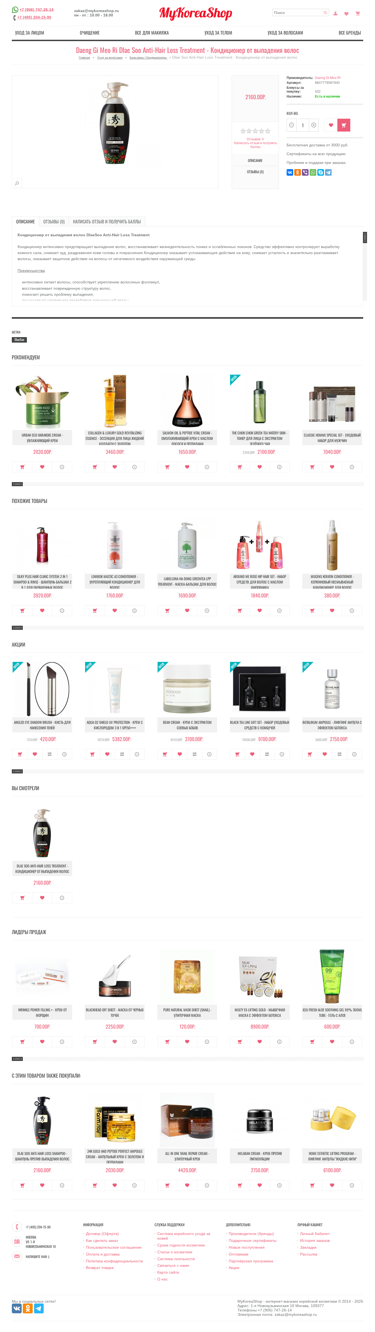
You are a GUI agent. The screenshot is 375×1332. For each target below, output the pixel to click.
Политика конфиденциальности (114, 1261)
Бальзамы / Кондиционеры (148, 57)
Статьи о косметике (174, 1252)
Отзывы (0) (54, 221)
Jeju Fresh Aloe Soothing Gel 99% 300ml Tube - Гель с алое (332, 1012)
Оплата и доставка (103, 1254)
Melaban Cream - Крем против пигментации (260, 1156)
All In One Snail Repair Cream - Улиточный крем (187, 1156)
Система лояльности (176, 1259)
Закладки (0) (346, 13)
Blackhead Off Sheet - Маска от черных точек (115, 1012)
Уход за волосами (285, 32)
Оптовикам (238, 1254)
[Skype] (320, 172)
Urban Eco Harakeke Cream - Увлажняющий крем (42, 437)
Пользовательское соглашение (114, 1247)
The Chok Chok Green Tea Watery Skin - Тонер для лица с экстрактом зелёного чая (259, 438)
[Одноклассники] (297, 172)
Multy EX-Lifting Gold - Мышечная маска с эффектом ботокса (260, 1012)
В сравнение (49, 754)
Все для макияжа (152, 32)
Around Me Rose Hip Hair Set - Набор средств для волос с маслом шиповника (259, 582)
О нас (162, 1279)
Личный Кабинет (315, 1233)
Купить (22, 467)
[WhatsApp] (313, 172)
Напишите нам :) (37, 1257)
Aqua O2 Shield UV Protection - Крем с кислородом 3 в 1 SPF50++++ (115, 724)
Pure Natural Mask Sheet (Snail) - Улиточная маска (187, 1012)
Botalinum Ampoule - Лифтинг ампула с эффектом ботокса (332, 724)
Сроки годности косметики (181, 1245)
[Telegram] (328, 172)
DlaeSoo (19, 339)
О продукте (62, 467)
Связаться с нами (173, 1265)
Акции (234, 1267)
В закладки (330, 125)
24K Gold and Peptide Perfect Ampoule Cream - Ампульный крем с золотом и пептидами (115, 1156)
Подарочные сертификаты (252, 1240)
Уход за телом (218, 32)
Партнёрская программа (251, 1261)
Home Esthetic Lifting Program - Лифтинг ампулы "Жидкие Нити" (332, 1156)
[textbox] (300, 12)
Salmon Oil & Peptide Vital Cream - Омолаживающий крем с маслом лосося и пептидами (187, 438)
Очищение (90, 32)
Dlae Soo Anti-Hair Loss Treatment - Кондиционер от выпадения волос (42, 868)
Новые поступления (247, 1247)
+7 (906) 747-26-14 (36, 9)
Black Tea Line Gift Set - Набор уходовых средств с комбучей (259, 724)
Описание (25, 221)
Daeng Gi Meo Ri (328, 78)
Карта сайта (168, 1272)
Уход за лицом (29, 32)
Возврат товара (100, 1267)
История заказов (315, 1240)
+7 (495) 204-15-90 (34, 17)
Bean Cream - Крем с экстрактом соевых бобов (187, 724)
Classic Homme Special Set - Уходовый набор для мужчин (332, 437)
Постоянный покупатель (335, 13)
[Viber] (305, 172)
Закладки (308, 1247)
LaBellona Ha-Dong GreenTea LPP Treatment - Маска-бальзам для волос (187, 581)
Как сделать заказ (102, 1240)
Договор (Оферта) (102, 1233)
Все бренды (350, 32)
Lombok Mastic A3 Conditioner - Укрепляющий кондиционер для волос (114, 582)
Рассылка (308, 1254)
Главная (84, 57)
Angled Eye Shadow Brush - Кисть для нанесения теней (42, 724)
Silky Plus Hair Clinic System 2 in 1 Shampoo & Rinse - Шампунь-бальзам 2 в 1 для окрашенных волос (42, 582)
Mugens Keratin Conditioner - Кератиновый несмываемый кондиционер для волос (332, 582)
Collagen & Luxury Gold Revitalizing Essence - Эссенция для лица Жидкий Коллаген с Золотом (115, 438)
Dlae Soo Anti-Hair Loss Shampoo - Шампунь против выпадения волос (42, 1156)
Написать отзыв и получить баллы (107, 221)
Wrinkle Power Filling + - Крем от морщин (42, 1012)
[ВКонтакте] (290, 172)
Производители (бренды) (251, 1233)
